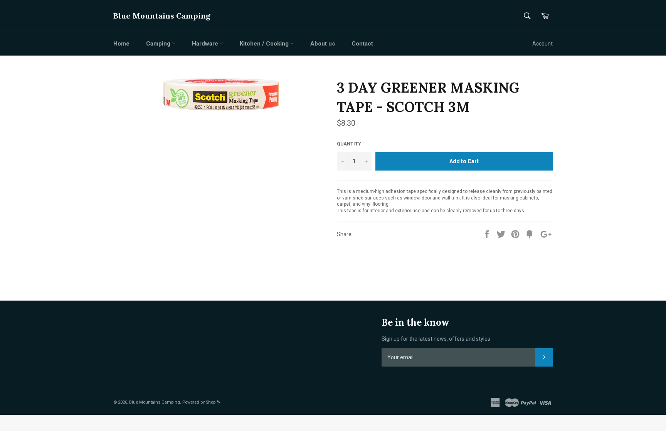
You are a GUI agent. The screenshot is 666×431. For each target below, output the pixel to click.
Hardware (206, 43)
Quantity (349, 144)
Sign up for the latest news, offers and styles (436, 339)
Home (121, 43)
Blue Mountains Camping (161, 15)
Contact (362, 43)
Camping (159, 43)
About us (322, 43)
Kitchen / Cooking (265, 43)
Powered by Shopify (201, 402)
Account (542, 44)
